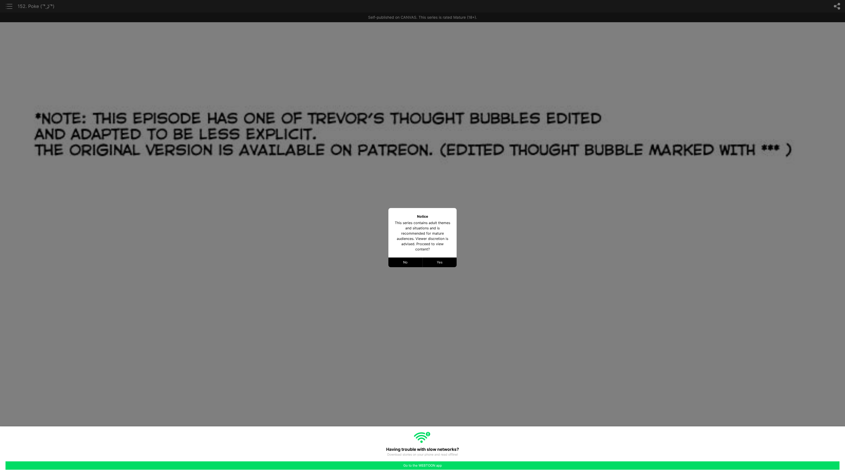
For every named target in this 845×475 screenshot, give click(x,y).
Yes (440, 262)
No (405, 262)
